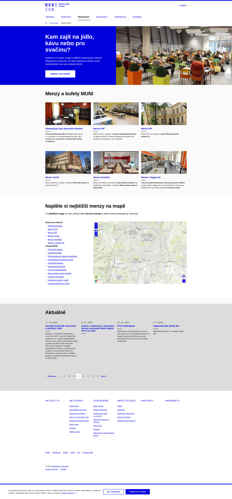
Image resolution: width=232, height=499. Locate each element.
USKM (119, 406)
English (183, 5)
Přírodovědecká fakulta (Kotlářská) (62, 256)
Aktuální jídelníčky (100, 410)
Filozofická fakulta (55, 263)
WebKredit (56, 452)
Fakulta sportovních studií (59, 284)
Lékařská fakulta (55, 253)
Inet (78, 452)
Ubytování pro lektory (77, 413)
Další (103, 376)
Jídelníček (121, 410)
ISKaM (65, 452)
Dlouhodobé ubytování (78, 410)
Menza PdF (53, 229)
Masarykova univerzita (60, 466)
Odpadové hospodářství (126, 421)
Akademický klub (55, 226)
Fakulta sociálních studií (58, 280)
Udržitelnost (126, 400)
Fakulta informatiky (56, 277)
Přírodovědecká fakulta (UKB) (60, 260)
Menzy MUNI (98, 406)
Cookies (63, 469)
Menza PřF (52, 233)
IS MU (47, 452)
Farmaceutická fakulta (57, 270)
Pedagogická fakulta (56, 267)
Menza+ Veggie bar (56, 243)
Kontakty (72, 428)
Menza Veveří (53, 236)
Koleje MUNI (74, 406)
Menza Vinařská (55, 240)
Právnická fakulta (55, 250)
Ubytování (76, 400)
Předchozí (52, 376)
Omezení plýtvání (124, 417)
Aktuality (52, 400)
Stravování (101, 400)
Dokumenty (97, 426)
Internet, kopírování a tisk (79, 417)
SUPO (72, 452)
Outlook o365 (88, 452)
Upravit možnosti (67, 493)
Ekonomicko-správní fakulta (59, 273)
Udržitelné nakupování (125, 413)
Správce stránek (51, 469)
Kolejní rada (73, 424)
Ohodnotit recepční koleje (79, 421)
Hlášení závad (74, 432)
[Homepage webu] (57, 7)
